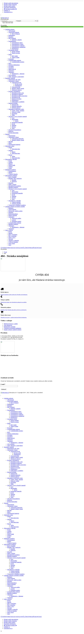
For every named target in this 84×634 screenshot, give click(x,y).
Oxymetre (11, 66)
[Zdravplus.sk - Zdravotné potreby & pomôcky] (5, 17)
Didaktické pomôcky (10, 169)
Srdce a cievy (11, 237)
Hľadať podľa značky (9, 6)
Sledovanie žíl (12, 69)
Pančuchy (14, 181)
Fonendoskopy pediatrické (18, 47)
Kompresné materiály (17, 122)
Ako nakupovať (8, 325)
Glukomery (11, 217)
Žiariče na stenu (16, 53)
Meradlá (10, 141)
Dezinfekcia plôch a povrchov (19, 96)
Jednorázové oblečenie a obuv (16, 109)
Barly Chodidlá (12, 177)
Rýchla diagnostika (13, 132)
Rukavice (10, 131)
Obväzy (14, 127)
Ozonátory (11, 67)
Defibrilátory (11, 35)
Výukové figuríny (13, 174)
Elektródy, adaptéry (17, 39)
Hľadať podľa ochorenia (10, 4)
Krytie (13, 124)
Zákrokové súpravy (17, 90)
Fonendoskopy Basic (17, 42)
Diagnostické (11, 135)
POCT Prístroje (16, 34)
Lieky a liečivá (9, 230)
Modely (10, 172)
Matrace (10, 163)
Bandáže (14, 180)
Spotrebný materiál (10, 78)
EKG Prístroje (12, 38)
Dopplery (10, 36)
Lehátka (10, 162)
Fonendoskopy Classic (17, 44)
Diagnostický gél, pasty (14, 79)
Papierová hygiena (16, 98)
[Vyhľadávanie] (37, 21)
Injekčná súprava (16, 107)
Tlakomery (11, 72)
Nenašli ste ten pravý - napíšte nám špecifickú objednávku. (14, 317)
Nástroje (7, 134)
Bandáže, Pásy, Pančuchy (15, 178)
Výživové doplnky (13, 242)
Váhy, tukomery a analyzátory (16, 76)
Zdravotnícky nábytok (11, 159)
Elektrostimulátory (13, 214)
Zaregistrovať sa (8, 12)
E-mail (3, 384)
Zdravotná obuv (16, 149)
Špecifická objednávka (10, 7)
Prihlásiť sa (7, 10)
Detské (10, 147)
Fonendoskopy (12, 41)
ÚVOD (3, 247)
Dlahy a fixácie (12, 184)
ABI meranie (11, 31)
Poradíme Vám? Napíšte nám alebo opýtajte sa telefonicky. (14, 309)
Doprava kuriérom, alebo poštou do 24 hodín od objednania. (14, 294)
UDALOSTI (19, 247)
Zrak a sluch (11, 243)
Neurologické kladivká (14, 144)
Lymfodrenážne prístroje (14, 60)
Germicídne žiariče (13, 50)
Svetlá (10, 168)
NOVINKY (8, 247)
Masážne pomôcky (13, 187)
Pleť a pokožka (12, 236)
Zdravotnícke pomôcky (11, 175)
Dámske (10, 150)
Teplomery (11, 70)
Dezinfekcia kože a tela (18, 93)
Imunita (10, 233)
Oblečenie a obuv (9, 146)
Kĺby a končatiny (12, 234)
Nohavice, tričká (16, 112)
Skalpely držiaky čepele (18, 88)
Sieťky (17, 121)
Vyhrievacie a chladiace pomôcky (17, 205)
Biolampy (11, 208)
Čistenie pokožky (16, 202)
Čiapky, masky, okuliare (18, 110)
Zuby (9, 245)
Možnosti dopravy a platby (11, 323)
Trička (13, 156)
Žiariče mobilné (16, 51)
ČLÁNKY (26, 247)
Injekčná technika (13, 103)
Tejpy (13, 128)
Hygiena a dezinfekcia (14, 91)
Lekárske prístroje (9, 29)
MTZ (9, 63)
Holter (10, 54)
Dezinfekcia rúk (16, 97)
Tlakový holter (15, 57)
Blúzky (14, 152)
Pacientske (14, 113)
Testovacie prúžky (16, 218)
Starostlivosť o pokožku (14, 200)
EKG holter (15, 56)
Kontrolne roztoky (16, 221)
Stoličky (10, 166)
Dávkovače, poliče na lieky (15, 211)
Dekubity (10, 183)
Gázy (13, 118)
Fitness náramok (12, 215)
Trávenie (10, 239)
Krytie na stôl (18, 84)
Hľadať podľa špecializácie (11, 3)
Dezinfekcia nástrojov (17, 94)
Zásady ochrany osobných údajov (12, 329)
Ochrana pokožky (16, 203)
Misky (10, 143)
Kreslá (10, 160)
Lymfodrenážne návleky (18, 62)
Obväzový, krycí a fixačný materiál (17, 116)
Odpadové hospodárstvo (14, 129)
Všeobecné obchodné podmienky (12, 328)
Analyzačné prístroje (13, 32)
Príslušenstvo (15, 48)
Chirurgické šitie (16, 87)
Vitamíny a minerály (13, 240)
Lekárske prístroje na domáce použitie (15, 206)
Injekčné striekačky (17, 106)
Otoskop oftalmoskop (14, 65)
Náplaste (14, 125)
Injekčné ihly (15, 104)
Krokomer (11, 59)
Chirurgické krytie (16, 82)
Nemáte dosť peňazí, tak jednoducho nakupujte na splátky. (14, 302)
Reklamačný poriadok (9, 326)
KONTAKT (38, 247)
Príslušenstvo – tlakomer (18, 73)
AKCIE (13, 247)
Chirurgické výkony (13, 81)
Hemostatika (15, 119)
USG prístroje (12, 75)
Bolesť (10, 231)
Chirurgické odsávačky (18, 138)
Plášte (13, 115)
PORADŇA (32, 247)
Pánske (10, 155)
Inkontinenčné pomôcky (14, 186)
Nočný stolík (11, 165)
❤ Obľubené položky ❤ (10, 9)
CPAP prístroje (12, 209)
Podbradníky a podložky (18, 101)
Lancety (14, 220)
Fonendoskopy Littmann (18, 45)
